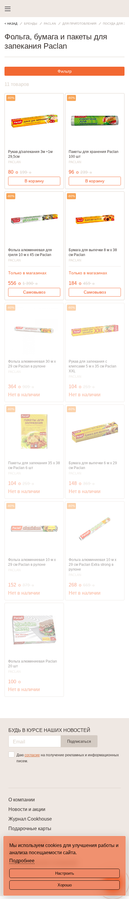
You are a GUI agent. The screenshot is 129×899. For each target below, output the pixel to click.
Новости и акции (26, 809)
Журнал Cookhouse (30, 818)
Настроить (64, 873)
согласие (32, 755)
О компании (21, 799)
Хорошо (65, 885)
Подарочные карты (29, 828)
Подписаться (79, 741)
